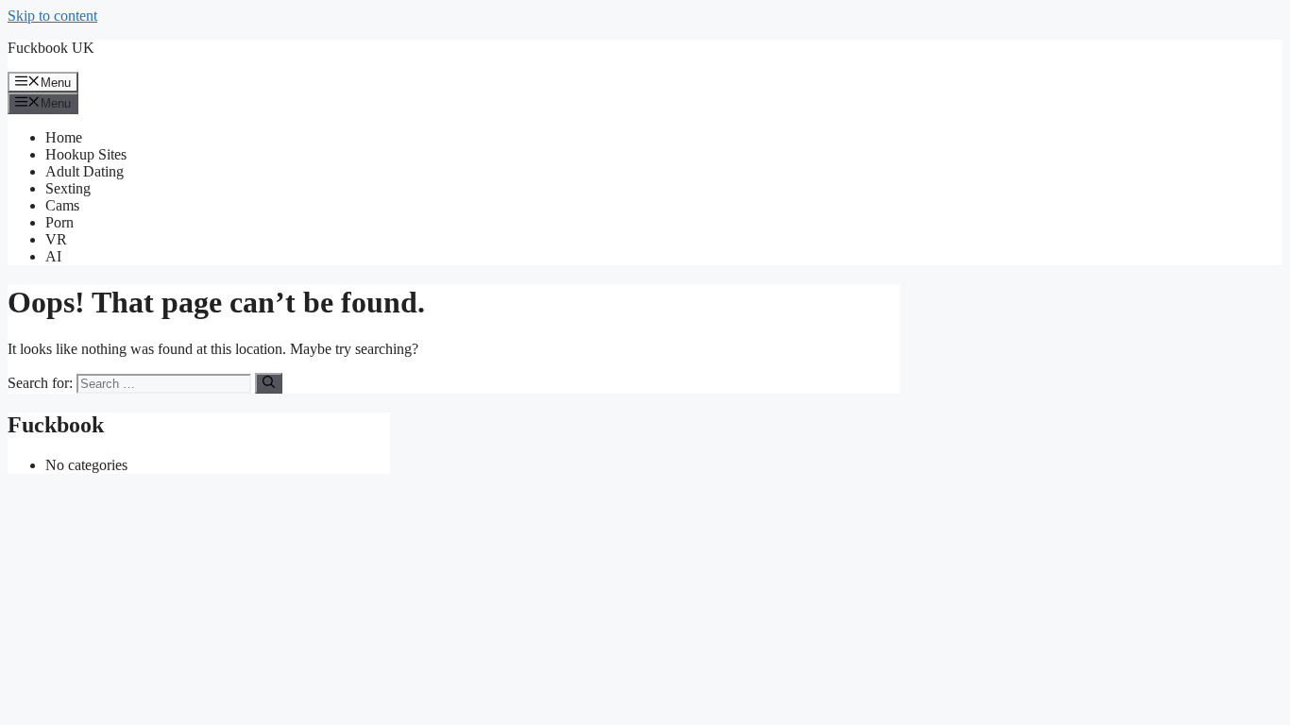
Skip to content (52, 16)
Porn (59, 222)
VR (56, 239)
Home (63, 137)
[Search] (268, 383)
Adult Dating (84, 171)
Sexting (68, 188)
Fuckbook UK (51, 48)
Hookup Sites (86, 154)
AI (53, 256)
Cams (62, 205)
